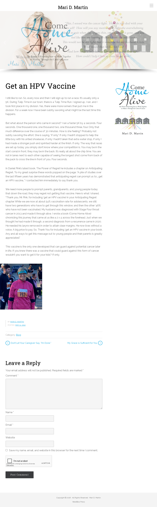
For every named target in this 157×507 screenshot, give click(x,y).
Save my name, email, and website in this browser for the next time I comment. (53, 450)
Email (9, 424)
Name (10, 412)
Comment (12, 375)
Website (10, 437)
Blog (18, 335)
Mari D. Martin (73, 7)
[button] (4, 42)
